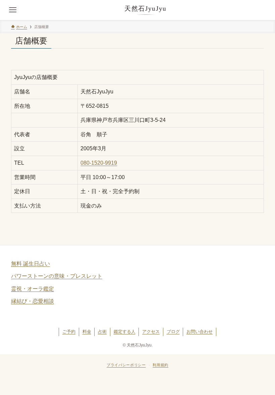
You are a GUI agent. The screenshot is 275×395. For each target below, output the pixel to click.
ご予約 (68, 331)
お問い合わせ (199, 331)
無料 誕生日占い (30, 263)
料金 (86, 331)
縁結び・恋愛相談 (32, 301)
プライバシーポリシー (126, 365)
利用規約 (160, 365)
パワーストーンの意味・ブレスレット (56, 276)
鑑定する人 (124, 331)
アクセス (151, 331)
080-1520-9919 (98, 163)
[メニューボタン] (13, 10)
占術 (102, 331)
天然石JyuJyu (145, 8)
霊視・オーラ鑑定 (32, 289)
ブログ (173, 331)
